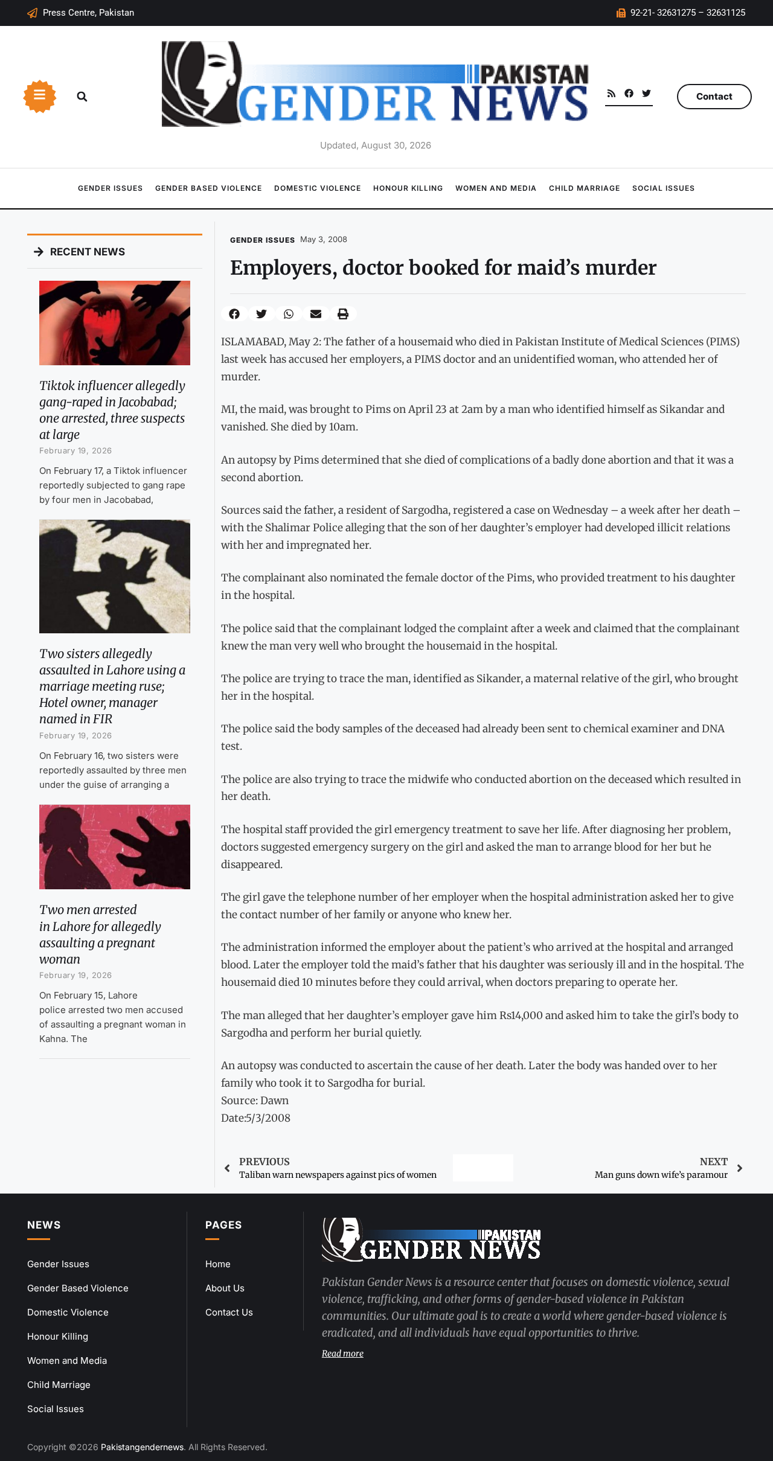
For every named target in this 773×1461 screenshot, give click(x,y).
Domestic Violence (317, 188)
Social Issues (663, 188)
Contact (714, 96)
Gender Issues (110, 188)
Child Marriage (584, 188)
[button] (82, 97)
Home (218, 1264)
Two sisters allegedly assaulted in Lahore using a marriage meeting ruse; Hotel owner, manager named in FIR (112, 686)
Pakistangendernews (142, 1447)
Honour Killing (408, 188)
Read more (343, 1353)
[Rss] (611, 93)
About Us (225, 1288)
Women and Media (496, 188)
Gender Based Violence (208, 188)
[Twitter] (646, 93)
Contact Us (229, 1312)
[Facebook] (629, 93)
